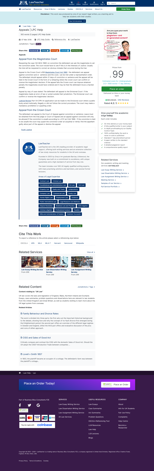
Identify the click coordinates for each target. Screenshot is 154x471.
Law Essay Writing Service (111, 170)
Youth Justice (26, 130)
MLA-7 (48, 243)
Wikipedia (80, 243)
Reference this (60, 39)
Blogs (91, 438)
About (120, 404)
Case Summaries (95, 408)
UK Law (38, 44)
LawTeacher (26, 9)
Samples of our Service (110, 183)
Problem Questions (96, 417)
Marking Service (107, 180)
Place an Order (120, 384)
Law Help (27, 26)
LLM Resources (95, 425)
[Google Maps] (38, 405)
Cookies (46, 461)
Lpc (34, 26)
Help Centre (123, 421)
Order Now (125, 9)
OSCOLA (79, 9)
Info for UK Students (126, 408)
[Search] (108, 3)
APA (32, 243)
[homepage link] (20, 26)
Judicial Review (25, 101)
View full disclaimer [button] (75, 21)
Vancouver (68, 243)
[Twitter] (30, 405)
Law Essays (93, 404)
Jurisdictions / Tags (86, 287)
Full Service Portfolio (109, 187)
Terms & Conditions (35, 461)
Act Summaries (94, 413)
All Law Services (65, 417)
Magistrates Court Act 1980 (56, 72)
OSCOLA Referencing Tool (99, 421)
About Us (98, 9)
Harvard (57, 243)
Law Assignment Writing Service (114, 176)
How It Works (50, 9)
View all (90, 252)
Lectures (61, 9)
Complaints (122, 417)
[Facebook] (21, 405)
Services (88, 9)
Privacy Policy (23, 461)
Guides (70, 9)
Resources (38, 9)
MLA (40, 243)
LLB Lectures (94, 434)
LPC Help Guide (43, 39)
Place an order (117, 89)
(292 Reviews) (123, 100)
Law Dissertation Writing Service (114, 173)
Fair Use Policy (124, 413)
